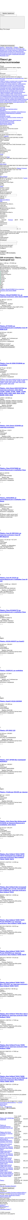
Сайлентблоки (22, 50)
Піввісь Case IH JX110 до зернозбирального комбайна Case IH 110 (13, 579)
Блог (23, 1194)
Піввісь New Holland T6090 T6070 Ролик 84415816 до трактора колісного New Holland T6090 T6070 (13, 952)
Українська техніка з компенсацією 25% (10, 1196)
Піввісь (2, 1180)
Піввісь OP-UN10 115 (7, 730)
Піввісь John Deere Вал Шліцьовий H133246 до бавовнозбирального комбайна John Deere (13, 823)
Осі (14, 48)
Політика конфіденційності (18, 1192)
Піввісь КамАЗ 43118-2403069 (11, 701)
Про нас (2, 1186)
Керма (23, 53)
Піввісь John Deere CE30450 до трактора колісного (11, 426)
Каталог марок (4, 1195)
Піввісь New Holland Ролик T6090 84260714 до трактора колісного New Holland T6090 (13, 1046)
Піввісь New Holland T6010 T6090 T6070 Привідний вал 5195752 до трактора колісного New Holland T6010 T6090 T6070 (12, 856)
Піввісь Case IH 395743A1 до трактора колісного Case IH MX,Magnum (10, 534)
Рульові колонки (16, 53)
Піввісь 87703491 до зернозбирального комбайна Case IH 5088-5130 (13, 327)
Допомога (8, 1186)
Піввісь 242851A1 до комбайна (11, 670)
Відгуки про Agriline (16, 1194)
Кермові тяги (3, 50)
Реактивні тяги (4, 55)
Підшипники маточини (18, 54)
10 (5, 1106)
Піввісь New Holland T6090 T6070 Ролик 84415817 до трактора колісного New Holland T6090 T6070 (13, 921)
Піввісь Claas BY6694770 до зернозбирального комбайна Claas (13, 611)
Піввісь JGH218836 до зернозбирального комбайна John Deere (13, 499)
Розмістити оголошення (7, 347)
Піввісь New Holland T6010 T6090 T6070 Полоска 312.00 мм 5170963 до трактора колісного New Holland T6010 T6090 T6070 (13, 1078)
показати (3, 251)
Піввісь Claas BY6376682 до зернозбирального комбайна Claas (13, 469)
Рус (3, 1189)
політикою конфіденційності (8, 1102)
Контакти (13, 1186)
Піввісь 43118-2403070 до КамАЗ (12, 641)
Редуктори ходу (19, 48)
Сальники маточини (5, 54)
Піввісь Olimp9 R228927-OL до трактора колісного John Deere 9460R (14, 296)
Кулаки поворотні (13, 50)
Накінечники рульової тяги (7, 51)
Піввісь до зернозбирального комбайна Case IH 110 (6, 1127)
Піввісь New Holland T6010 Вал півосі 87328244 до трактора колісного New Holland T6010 (14, 1015)
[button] (14, 37)
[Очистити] (0, 72)
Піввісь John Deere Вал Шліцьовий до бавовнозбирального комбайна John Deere (7, 1140)
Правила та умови (5, 1192)
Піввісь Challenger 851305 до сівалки (14, 792)
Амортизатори (19, 51)
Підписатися (4, 1099)
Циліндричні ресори (6, 53)
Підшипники (9, 48)
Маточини (3, 48)
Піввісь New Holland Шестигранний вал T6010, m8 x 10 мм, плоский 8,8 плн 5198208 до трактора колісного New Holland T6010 (13, 889)
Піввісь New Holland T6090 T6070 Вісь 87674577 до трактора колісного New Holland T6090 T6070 (13, 984)
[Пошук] (12, 22)
